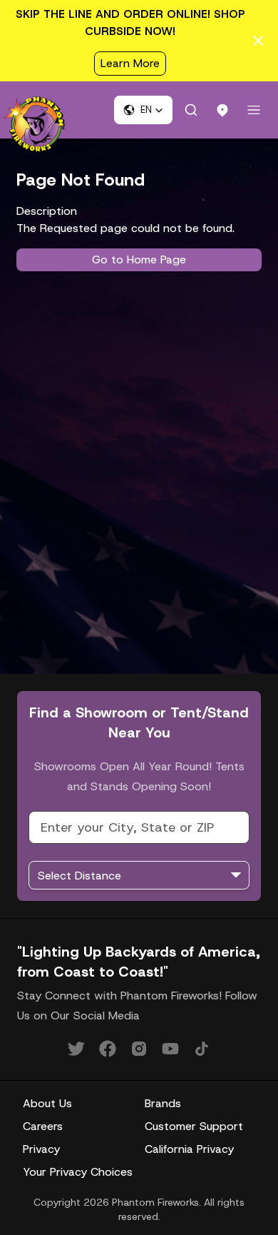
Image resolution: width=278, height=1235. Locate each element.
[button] (143, 110)
